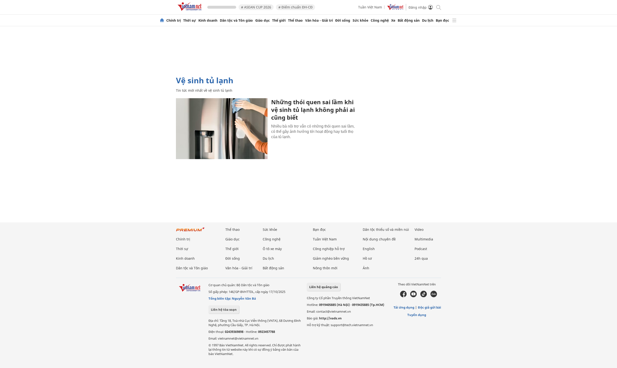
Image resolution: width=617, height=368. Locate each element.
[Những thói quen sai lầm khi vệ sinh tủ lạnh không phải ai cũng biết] (222, 128)
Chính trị (173, 20)
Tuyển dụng (416, 315)
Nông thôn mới (325, 268)
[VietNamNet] (162, 20)
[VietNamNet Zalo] (433, 296)
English (369, 248)
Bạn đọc (442, 20)
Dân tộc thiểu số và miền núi (386, 229)
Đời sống (342, 20)
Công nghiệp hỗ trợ (329, 248)
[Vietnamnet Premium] (190, 231)
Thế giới (279, 20)
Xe (393, 20)
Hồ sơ (367, 258)
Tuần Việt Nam (370, 7)
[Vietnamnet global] (395, 8)
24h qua (421, 258)
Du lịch (427, 20)
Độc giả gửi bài (429, 307)
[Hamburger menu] (454, 20)
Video (419, 229)
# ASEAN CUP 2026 (256, 7)
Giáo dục (262, 20)
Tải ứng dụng (404, 307)
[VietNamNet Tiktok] (423, 296)
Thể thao (295, 20)
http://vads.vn (330, 318)
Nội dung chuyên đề (379, 239)
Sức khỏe (360, 20)
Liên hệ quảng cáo (323, 287)
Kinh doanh (207, 20)
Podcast (421, 248)
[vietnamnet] (190, 12)
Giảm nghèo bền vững (331, 258)
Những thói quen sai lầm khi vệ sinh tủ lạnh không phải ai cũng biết (313, 109)
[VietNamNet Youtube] (413, 296)
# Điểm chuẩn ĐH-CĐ (295, 7)
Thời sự (189, 20)
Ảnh (366, 268)
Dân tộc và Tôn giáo (236, 20)
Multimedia (424, 239)
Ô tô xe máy (272, 248)
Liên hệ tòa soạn (224, 309)
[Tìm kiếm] (438, 7)
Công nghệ (380, 20)
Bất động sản (409, 20)
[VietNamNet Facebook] (403, 296)
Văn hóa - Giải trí (319, 20)
